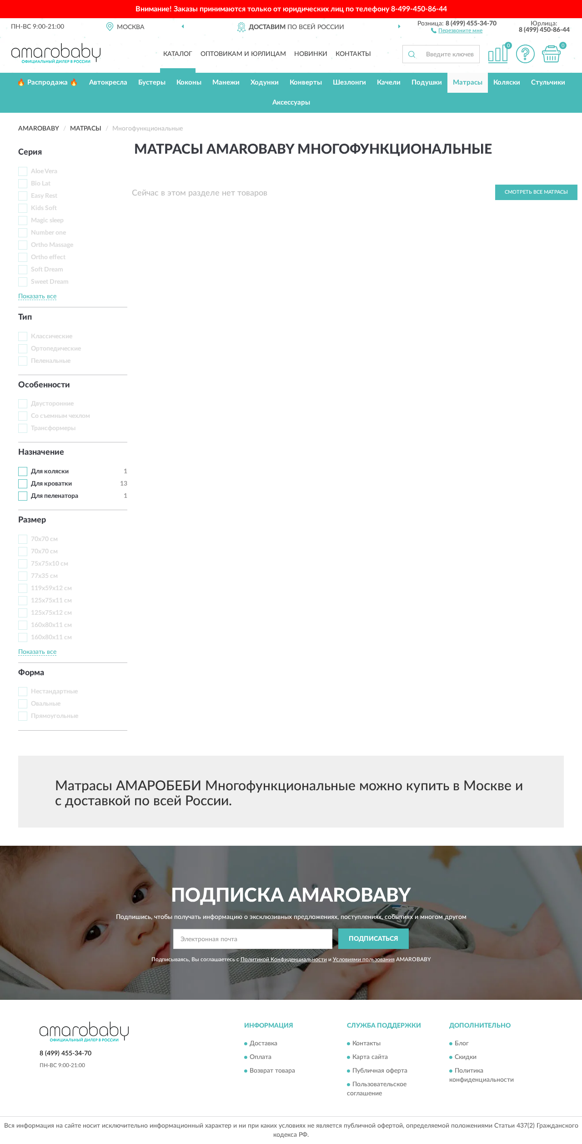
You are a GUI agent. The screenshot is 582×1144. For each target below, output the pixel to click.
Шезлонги (349, 82)
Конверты (306, 82)
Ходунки (265, 82)
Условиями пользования (364, 959)
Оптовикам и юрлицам (243, 54)
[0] (551, 54)
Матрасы (467, 82)
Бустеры (152, 82)
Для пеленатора (54, 496)
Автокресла (108, 82)
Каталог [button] (177, 54)
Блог (462, 1043)
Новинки (310, 54)
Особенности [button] (44, 385)
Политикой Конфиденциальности (284, 959)
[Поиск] (411, 54)
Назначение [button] (41, 452)
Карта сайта (370, 1057)
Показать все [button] (37, 296)
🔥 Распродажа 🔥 (47, 82)
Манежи (226, 82)
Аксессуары (291, 102)
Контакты (353, 54)
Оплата (260, 1057)
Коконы (188, 82)
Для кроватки (51, 484)
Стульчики (548, 82)
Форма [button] (31, 673)
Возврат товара (272, 1071)
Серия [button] (30, 152)
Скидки (466, 1057)
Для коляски (50, 471)
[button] (456, 30)
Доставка (263, 1043)
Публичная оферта (379, 1071)
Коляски (506, 82)
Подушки (426, 82)
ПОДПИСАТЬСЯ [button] (373, 939)
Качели (389, 82)
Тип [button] (25, 317)
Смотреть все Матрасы (536, 192)
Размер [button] (32, 520)
